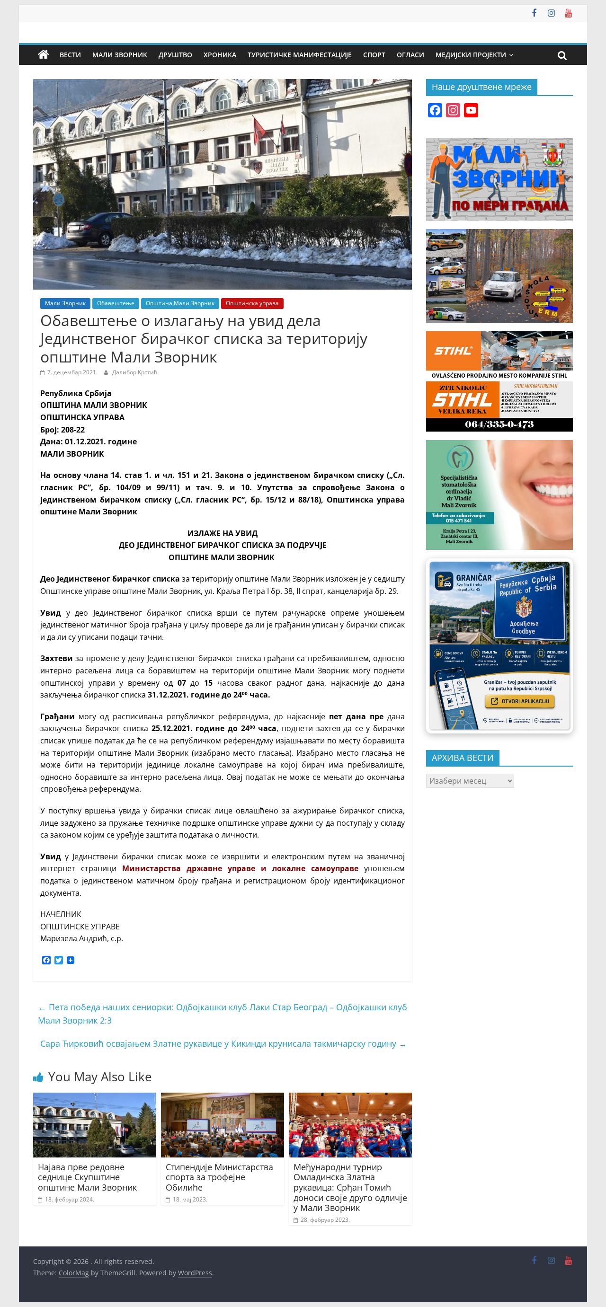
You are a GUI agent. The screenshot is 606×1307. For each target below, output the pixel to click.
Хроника (220, 54)
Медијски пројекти (471, 54)
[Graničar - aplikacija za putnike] (499, 645)
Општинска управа (252, 303)
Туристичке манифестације (300, 54)
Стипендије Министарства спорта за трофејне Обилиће (219, 1177)
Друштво (175, 54)
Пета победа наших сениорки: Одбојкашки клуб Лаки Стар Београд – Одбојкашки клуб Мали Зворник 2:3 (222, 1013)
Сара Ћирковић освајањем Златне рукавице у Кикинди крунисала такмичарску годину (223, 1043)
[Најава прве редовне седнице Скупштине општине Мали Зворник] (94, 1098)
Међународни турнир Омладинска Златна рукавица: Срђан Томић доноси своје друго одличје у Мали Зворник (350, 1187)
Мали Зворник (119, 54)
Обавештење (115, 303)
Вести (70, 54)
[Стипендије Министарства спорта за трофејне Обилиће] (222, 1098)
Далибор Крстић (134, 372)
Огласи (410, 54)
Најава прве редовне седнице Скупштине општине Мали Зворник (87, 1177)
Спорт (374, 54)
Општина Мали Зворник (180, 303)
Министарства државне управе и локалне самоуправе (240, 868)
